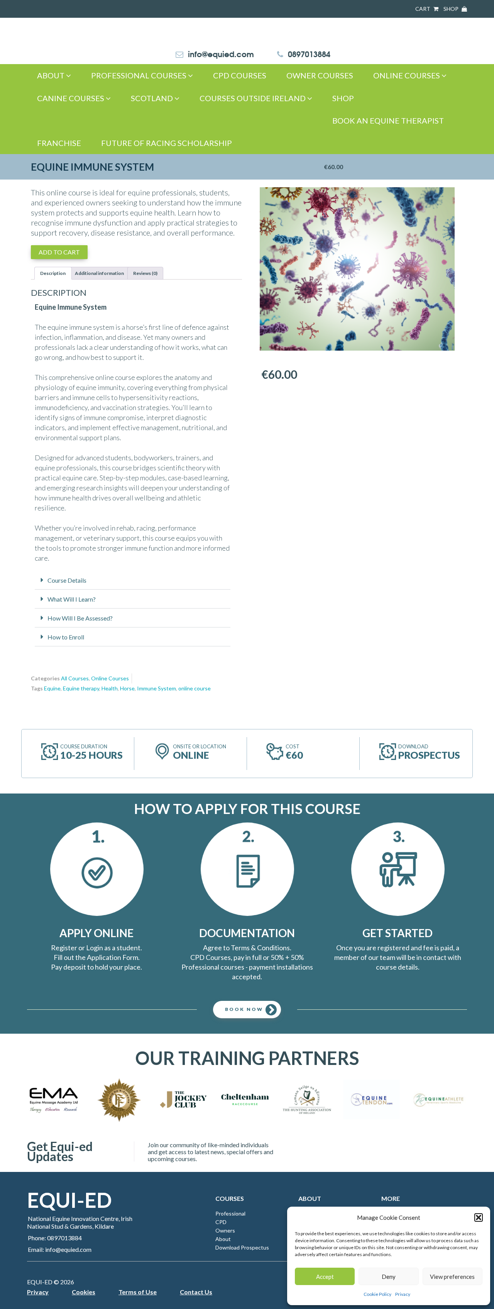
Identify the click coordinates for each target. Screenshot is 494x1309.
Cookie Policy (377, 1294)
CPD (221, 1222)
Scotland (152, 98)
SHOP (451, 8)
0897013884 (309, 53)
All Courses (75, 678)
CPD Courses (239, 75)
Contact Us (196, 1291)
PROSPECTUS (429, 755)
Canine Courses (71, 98)
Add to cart (59, 252)
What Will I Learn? (71, 599)
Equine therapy (81, 688)
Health (110, 688)
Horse (127, 688)
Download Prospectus (242, 1247)
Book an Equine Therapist (388, 120)
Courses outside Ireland (253, 98)
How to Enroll (65, 637)
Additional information (99, 273)
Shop (343, 98)
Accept (325, 1276)
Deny (389, 1276)
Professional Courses (139, 75)
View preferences (452, 1276)
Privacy (402, 1294)
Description (53, 273)
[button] (478, 1217)
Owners (225, 1230)
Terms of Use (137, 1291)
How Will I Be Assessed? (80, 618)
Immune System (156, 688)
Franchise (59, 143)
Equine (52, 688)
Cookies (83, 1291)
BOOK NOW (244, 1009)
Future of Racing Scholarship (166, 143)
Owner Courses (319, 75)
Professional (230, 1213)
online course (194, 688)
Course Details (66, 580)
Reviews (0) (145, 273)
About (51, 75)
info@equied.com (221, 53)
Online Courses (407, 75)
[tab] (53, 273)
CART (423, 8)
